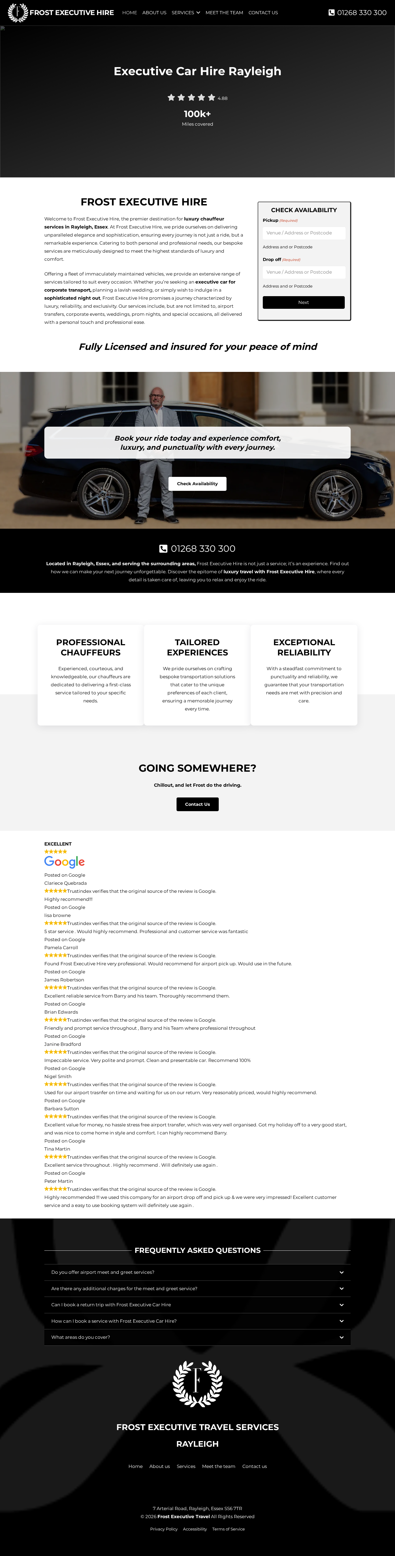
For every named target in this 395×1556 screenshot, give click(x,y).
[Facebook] (181, 1487)
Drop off (281, 259)
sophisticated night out (72, 298)
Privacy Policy (164, 1529)
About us (159, 1466)
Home (135, 1466)
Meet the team (218, 1466)
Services (186, 1466)
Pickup (280, 220)
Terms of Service (228, 1529)
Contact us (254, 1466)
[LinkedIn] (213, 1487)
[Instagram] (197, 1487)
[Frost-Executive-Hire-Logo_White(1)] (18, 13)
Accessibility (195, 1529)
